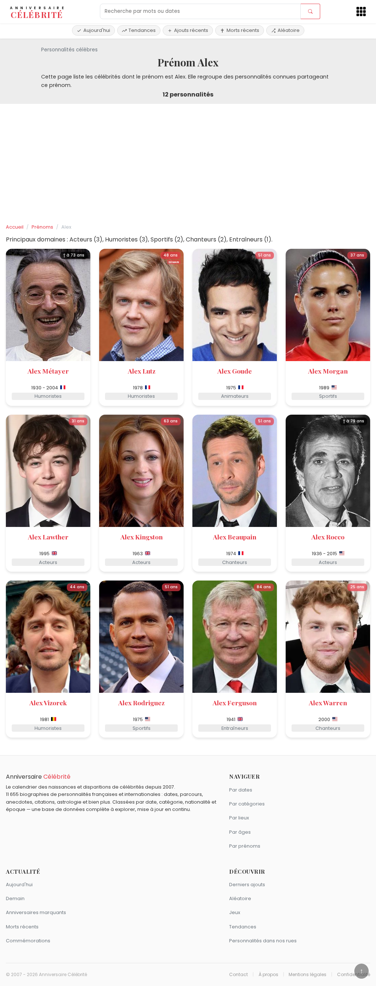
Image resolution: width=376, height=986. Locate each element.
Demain (15, 898)
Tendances (142, 30)
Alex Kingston (141, 536)
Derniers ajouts (247, 884)
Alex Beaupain (234, 536)
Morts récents (243, 30)
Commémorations (28, 941)
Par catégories (247, 804)
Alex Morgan (328, 371)
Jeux (234, 912)
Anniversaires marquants (36, 912)
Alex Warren (328, 702)
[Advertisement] (188, 164)
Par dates (240, 790)
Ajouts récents (191, 30)
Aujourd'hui (96, 30)
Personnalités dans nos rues (263, 941)
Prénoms (42, 227)
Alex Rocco (327, 536)
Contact (238, 974)
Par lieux (239, 818)
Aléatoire (289, 30)
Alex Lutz (141, 371)
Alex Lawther (48, 536)
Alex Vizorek (48, 702)
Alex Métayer (48, 371)
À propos (268, 974)
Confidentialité (353, 974)
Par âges (240, 832)
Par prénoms (244, 846)
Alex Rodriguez (141, 702)
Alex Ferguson (235, 702)
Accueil (15, 227)
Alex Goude (234, 371)
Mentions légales (307, 974)
